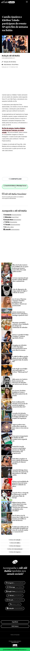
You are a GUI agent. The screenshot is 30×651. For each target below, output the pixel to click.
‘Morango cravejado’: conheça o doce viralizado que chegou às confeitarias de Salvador (20, 325)
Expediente (15, 622)
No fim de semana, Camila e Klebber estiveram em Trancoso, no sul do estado (13, 130)
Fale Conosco (15, 626)
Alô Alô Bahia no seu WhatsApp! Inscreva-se (15, 649)
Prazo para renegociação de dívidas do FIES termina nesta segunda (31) (20, 438)
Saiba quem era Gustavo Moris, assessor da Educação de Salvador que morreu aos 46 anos (19, 381)
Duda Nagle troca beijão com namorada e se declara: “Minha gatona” (20, 370)
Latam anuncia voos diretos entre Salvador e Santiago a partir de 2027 (20, 313)
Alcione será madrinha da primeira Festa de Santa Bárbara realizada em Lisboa (20, 483)
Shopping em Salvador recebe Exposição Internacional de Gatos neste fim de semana (19, 347)
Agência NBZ (14, 646)
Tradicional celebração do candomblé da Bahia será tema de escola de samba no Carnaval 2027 (20, 529)
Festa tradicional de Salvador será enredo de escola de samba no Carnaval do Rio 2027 (20, 404)
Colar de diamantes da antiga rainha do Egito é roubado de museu (19, 290)
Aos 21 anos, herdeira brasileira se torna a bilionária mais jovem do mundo (19, 393)
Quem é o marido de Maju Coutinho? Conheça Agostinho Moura (20, 336)
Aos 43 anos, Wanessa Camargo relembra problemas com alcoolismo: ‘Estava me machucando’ (19, 302)
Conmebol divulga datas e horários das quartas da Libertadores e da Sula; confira (20, 472)
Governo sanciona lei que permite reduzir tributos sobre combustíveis (20, 279)
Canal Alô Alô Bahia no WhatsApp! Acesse (15, 185)
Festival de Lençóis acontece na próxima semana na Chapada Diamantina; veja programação (19, 450)
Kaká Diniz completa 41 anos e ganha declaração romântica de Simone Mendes (20, 461)
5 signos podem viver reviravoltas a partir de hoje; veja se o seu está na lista (20, 427)
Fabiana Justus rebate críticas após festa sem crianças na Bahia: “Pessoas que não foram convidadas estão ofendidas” (20, 506)
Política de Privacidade (15, 634)
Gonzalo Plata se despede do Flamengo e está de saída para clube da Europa (20, 495)
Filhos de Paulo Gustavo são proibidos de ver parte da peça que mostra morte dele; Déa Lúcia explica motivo (20, 268)
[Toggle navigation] (27, 1)
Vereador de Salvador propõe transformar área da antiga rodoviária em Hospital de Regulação (20, 415)
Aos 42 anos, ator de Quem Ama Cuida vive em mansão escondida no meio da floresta (20, 517)
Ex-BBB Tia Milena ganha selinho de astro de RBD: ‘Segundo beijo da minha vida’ (20, 359)
